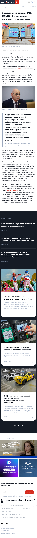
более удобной (12, 190)
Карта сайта (5, 530)
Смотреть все (18, 425)
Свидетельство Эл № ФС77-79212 (11, 506)
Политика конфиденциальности (11, 514)
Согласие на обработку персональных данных (17, 496)
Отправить (29, 492)
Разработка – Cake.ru (8, 533)
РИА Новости (22, 69)
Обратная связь (6, 511)
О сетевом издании (7, 508)
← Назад (3, 7)
